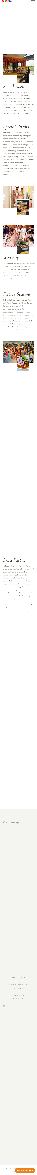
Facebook (18, 998)
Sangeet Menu (18, 981)
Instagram (18, 995)
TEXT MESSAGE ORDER (24, 1170)
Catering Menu (18, 977)
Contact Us (18, 988)
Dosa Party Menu (18, 984)
